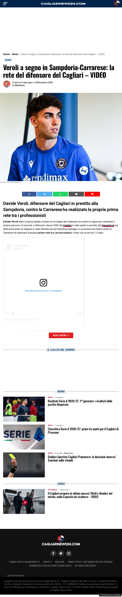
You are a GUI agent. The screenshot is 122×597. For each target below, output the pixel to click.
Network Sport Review (85, 565)
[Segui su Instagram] (69, 553)
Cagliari (67, 225)
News (15, 54)
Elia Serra (20, 85)
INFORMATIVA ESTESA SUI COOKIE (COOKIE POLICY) (50, 565)
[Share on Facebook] (29, 194)
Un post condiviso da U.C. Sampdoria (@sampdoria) (43, 330)
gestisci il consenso (15, 575)
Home (6, 54)
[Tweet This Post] (45, 194)
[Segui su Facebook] (53, 553)
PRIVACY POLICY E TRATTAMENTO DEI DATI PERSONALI (90, 561)
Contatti (47, 561)
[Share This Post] (61, 194)
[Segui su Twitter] (61, 553)
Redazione (59, 561)
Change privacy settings (110, 595)
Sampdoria (108, 225)
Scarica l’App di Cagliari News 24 (24, 561)
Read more (60, 335)
